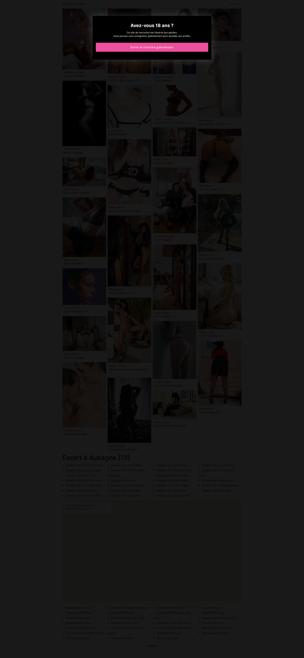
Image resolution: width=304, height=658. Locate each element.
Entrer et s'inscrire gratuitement (152, 47)
